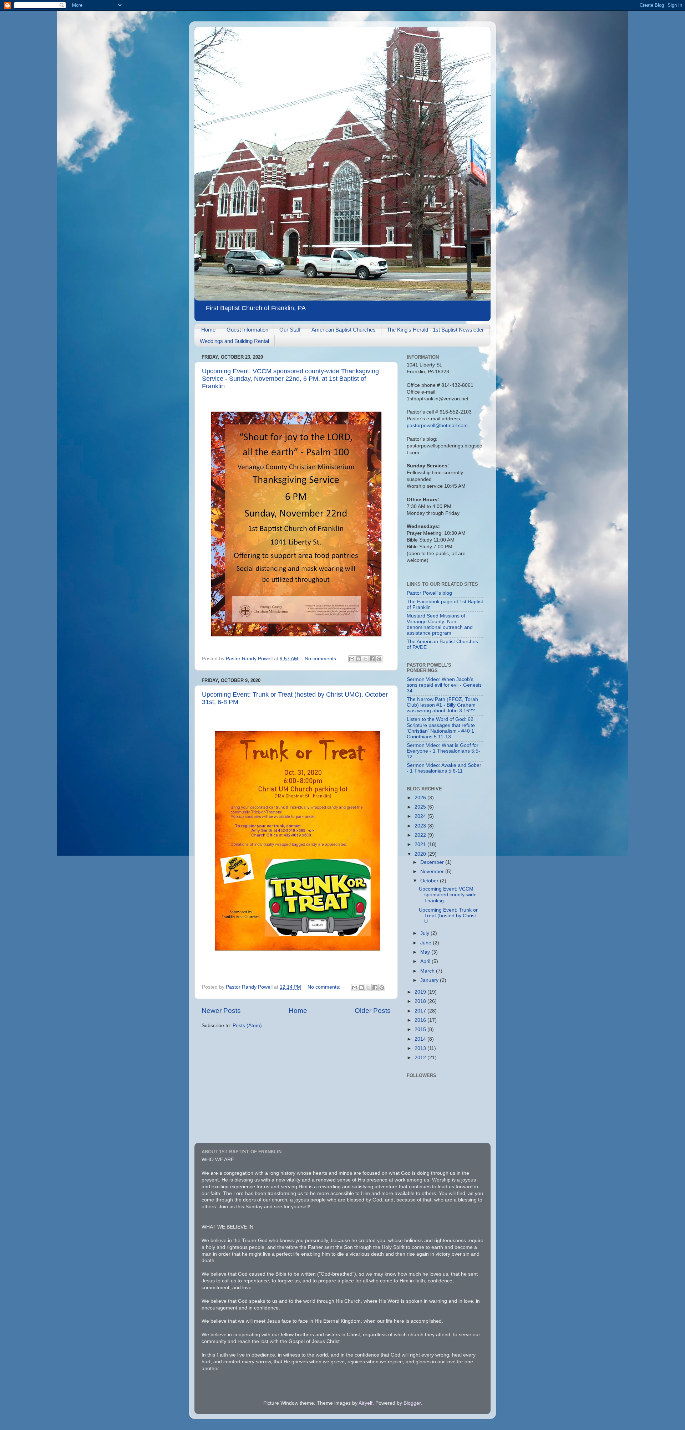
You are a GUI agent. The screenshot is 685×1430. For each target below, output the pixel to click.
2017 (421, 1011)
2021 (421, 844)
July (425, 933)
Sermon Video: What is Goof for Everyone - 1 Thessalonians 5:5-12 (443, 751)
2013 (421, 1048)
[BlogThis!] (358, 658)
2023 (421, 826)
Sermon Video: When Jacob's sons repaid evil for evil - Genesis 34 (444, 685)
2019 (421, 992)
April (426, 961)
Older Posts (373, 1010)
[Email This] (351, 658)
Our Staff (289, 330)
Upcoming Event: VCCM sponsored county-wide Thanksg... (448, 894)
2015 (421, 1029)
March (428, 971)
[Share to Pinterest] (378, 658)
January (430, 980)
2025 (421, 807)
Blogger (412, 1403)
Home (208, 330)
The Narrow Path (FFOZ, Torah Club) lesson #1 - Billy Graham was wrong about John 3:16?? (442, 705)
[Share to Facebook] (372, 658)
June (426, 942)
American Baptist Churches (343, 330)
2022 (421, 835)
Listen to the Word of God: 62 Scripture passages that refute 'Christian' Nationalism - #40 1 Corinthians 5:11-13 (441, 728)
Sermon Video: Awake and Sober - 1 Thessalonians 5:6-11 (444, 768)
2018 (421, 1001)
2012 (421, 1057)
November (432, 871)
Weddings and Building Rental (234, 341)
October (430, 880)
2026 (421, 797)
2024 (421, 816)
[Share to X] (365, 658)
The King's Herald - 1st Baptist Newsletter (435, 330)
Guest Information (247, 330)
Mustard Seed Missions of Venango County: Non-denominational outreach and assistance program (440, 624)
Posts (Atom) (247, 1025)
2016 (421, 1020)
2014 (421, 1039)
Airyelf (365, 1403)
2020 (421, 854)
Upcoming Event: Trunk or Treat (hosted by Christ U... (448, 915)
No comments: (322, 658)
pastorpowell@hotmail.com (437, 425)
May (425, 952)
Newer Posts (221, 1010)
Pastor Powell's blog (429, 593)
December (432, 862)
